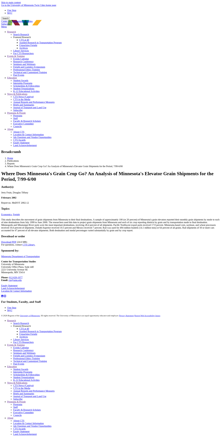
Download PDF (8, 242)
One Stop (11, 10)
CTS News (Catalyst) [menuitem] (23, 96)
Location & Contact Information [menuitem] (28, 134)
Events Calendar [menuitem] (21, 59)
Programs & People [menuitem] (16, 113)
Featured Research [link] (22, 37)
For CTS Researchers (23, 342)
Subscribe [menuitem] (18, 110)
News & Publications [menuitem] (17, 94)
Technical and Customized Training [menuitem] (30, 72)
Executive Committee (23, 412)
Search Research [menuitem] (21, 34)
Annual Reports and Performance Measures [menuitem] (34, 102)
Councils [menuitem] (17, 126)
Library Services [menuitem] (21, 50)
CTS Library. (29, 244)
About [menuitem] (10, 129)
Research (11, 320)
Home (10, 158)
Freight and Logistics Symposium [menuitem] (29, 67)
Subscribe (6, 24)
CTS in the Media (21, 388)
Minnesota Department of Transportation (20, 256)
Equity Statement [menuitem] (21, 142)
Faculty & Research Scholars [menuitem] (27, 121)
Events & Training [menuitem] (16, 56)
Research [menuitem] (11, 32)
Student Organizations (23, 377)
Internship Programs (22, 372)
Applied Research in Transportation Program (40, 331)
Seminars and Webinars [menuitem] (24, 64)
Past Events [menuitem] (18, 75)
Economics (6, 214)
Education (12, 366)
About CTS (18, 420)
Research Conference (23, 350)
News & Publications (17, 383)
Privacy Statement (126, 315)
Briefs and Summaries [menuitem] (23, 105)
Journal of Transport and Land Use (29, 396)
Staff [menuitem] (15, 118)
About (10, 418)
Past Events (18, 364)
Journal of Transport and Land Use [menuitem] (29, 107)
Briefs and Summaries (23, 393)
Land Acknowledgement (13, 288)
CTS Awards (19, 428)
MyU (9, 13)
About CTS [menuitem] (18, 132)
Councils (17, 415)
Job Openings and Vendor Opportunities (32, 426)
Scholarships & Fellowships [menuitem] (26, 86)
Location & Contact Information (16, 291)
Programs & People (16, 401)
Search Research (21, 323)
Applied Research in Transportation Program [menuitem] (40, 42)
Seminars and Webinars (24, 353)
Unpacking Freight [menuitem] (28, 45)
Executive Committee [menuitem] (23, 123)
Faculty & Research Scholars (27, 410)
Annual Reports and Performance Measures (34, 391)
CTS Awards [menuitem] (19, 140)
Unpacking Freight (28, 334)
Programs (17, 404)
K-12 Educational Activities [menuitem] (26, 91)
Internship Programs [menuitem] (22, 83)
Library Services (21, 339)
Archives (23, 337)
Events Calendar (21, 347)
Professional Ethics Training (26, 358)
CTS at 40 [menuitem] (24, 40)
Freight (16, 214)
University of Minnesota (30, 315)
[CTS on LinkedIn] (2, 296)
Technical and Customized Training (30, 361)
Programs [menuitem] (17, 115)
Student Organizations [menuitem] (23, 88)
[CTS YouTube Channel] (5, 296)
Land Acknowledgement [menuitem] (25, 145)
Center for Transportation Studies (17, 21)
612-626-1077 (16, 277)
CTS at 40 (24, 328)
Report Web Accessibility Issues (147, 315)
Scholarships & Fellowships (26, 374)
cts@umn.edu (15, 280)
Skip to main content (11, 2)
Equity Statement (9, 285)
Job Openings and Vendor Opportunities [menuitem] (32, 137)
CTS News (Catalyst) (23, 385)
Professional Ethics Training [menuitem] (26, 69)
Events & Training (16, 345)
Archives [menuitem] (23, 48)
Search (5, 18)
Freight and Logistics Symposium (29, 355)
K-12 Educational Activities (26, 380)
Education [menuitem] (12, 77)
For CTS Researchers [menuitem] (23, 53)
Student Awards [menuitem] (20, 80)
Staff (15, 407)
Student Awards (20, 369)
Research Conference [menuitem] (23, 61)
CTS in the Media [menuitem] (21, 99)
